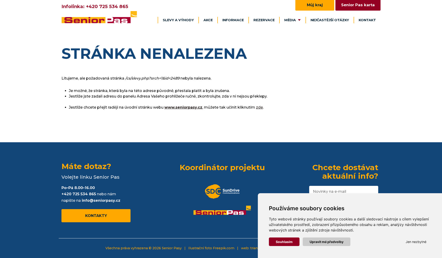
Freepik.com (223, 248)
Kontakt (367, 20)
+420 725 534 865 (107, 6)
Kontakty (96, 216)
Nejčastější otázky (330, 20)
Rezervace (264, 20)
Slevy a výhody (178, 20)
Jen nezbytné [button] (416, 242)
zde (259, 107)
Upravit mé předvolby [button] (326, 242)
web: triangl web (255, 248)
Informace (233, 20)
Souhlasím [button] (284, 242)
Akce (208, 20)
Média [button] (290, 20)
